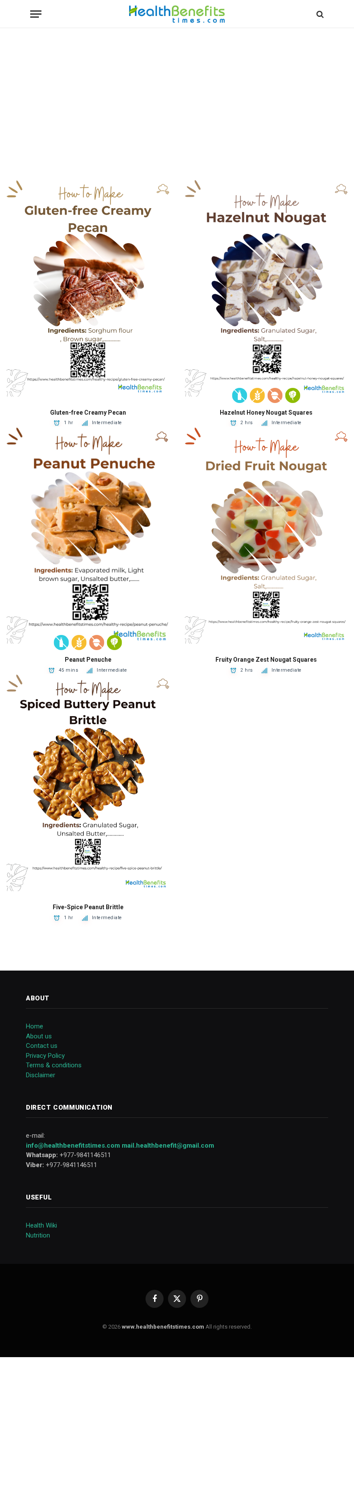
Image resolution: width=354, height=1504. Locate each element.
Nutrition (38, 1235)
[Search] (319, 14)
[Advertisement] (177, 103)
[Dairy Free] (239, 395)
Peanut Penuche (88, 659)
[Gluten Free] (257, 395)
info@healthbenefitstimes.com (73, 1145)
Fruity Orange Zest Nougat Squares (266, 659)
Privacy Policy (45, 1056)
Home (34, 1026)
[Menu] (35, 14)
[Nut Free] (275, 395)
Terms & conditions (54, 1065)
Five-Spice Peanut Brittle (88, 907)
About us (39, 1036)
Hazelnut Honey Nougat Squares (266, 412)
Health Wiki (41, 1225)
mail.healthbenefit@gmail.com (168, 1145)
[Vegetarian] (292, 395)
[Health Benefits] (176, 14)
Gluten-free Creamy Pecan (88, 412)
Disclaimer (40, 1075)
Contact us (41, 1046)
